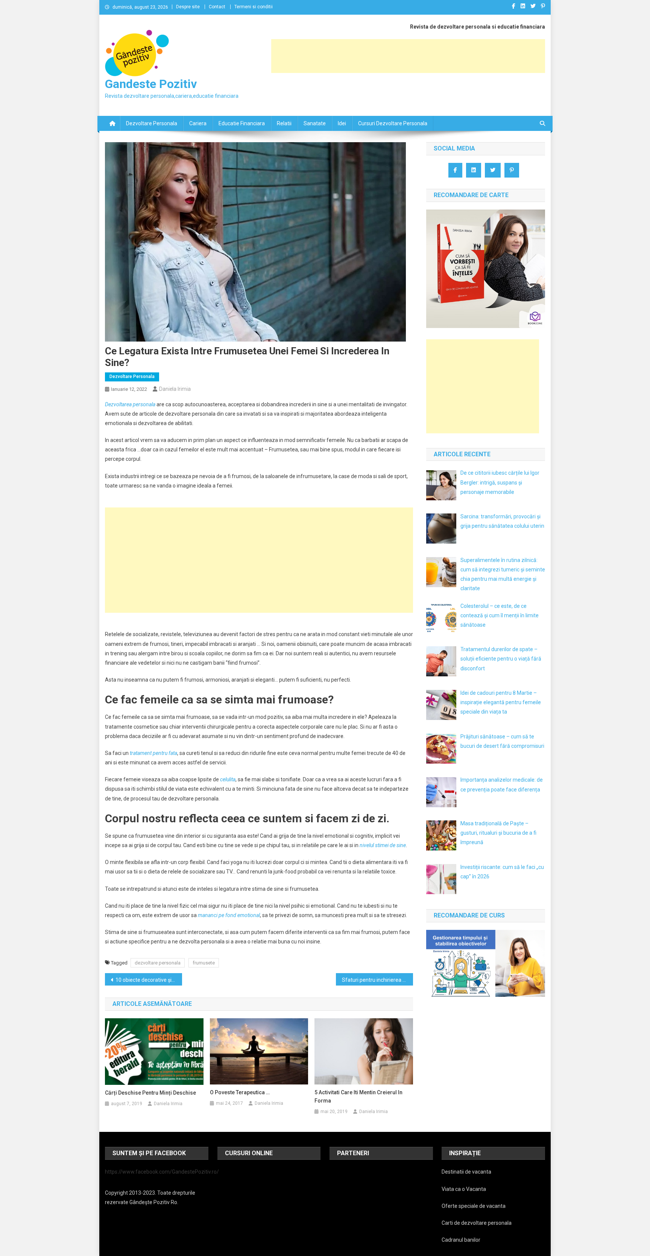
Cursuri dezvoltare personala (392, 123)
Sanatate (315, 123)
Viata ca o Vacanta (464, 1189)
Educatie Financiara (242, 123)
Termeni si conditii (253, 6)
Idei (342, 123)
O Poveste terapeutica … (240, 1092)
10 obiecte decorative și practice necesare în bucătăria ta (148, 980)
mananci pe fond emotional (229, 915)
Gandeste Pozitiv (151, 84)
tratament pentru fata (153, 753)
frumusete (204, 963)
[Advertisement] (408, 56)
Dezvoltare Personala (151, 123)
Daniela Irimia (175, 389)
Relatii (284, 123)
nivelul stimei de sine (383, 845)
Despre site (188, 6)
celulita (227, 779)
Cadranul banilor (461, 1240)
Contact (217, 6)
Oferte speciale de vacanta (474, 1206)
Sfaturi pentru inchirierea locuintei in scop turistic (377, 980)
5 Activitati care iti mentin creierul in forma (358, 1096)
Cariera (198, 123)
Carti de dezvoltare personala (477, 1223)
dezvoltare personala (158, 963)
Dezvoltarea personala (130, 404)
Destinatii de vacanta (466, 1172)
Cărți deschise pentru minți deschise (150, 1093)
